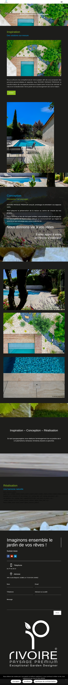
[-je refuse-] (66, 679)
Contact (11, 92)
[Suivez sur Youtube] (11, 556)
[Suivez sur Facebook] (8, 556)
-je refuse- (27, 681)
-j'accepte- (16, 681)
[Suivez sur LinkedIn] (15, 556)
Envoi (57, 612)
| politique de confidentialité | (45, 681)
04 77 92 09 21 (11, 568)
